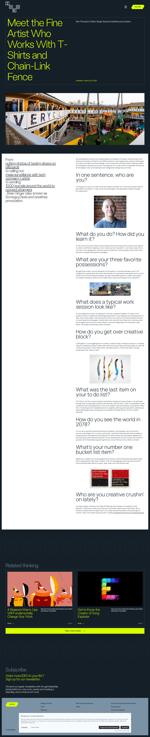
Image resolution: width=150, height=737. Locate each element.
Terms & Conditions (118, 710)
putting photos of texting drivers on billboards (31, 165)
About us (44, 710)
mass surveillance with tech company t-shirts (25, 176)
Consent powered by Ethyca (120, 730)
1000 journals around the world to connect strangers (30, 187)
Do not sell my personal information (123, 703)
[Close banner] (130, 714)
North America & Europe (84, 703)
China (78, 707)
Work (43, 707)
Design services (46, 703)
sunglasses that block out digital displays (128, 513)
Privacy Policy (35, 727)
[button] (125, 7)
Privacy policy (116, 707)
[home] (12, 7)
